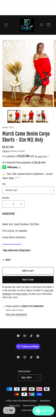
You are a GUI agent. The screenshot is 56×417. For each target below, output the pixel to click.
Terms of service (29, 406)
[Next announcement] (50, 7)
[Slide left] (3, 117)
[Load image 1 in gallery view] (14, 116)
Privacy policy (14, 406)
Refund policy (45, 401)
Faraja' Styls (17, 401)
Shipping (5, 151)
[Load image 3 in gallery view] (42, 116)
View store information (16, 314)
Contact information (29, 410)
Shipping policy (44, 406)
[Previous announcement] (5, 7)
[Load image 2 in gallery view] (28, 116)
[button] (6, 24)
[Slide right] (52, 117)
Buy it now (28, 279)
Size (4, 184)
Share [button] (8, 259)
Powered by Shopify (29, 401)
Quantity (5, 198)
